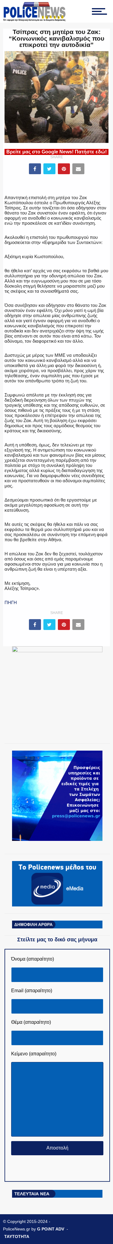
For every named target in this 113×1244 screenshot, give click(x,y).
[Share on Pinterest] (64, 168)
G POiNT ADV (50, 1229)
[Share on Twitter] (49, 168)
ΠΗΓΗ (11, 602)
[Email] (78, 168)
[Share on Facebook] (35, 168)
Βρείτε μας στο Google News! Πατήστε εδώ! (56, 151)
